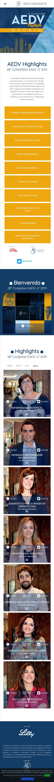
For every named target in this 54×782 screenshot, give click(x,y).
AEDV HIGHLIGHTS (30, 4)
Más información (27, 779)
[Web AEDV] (27, 767)
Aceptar (47, 775)
